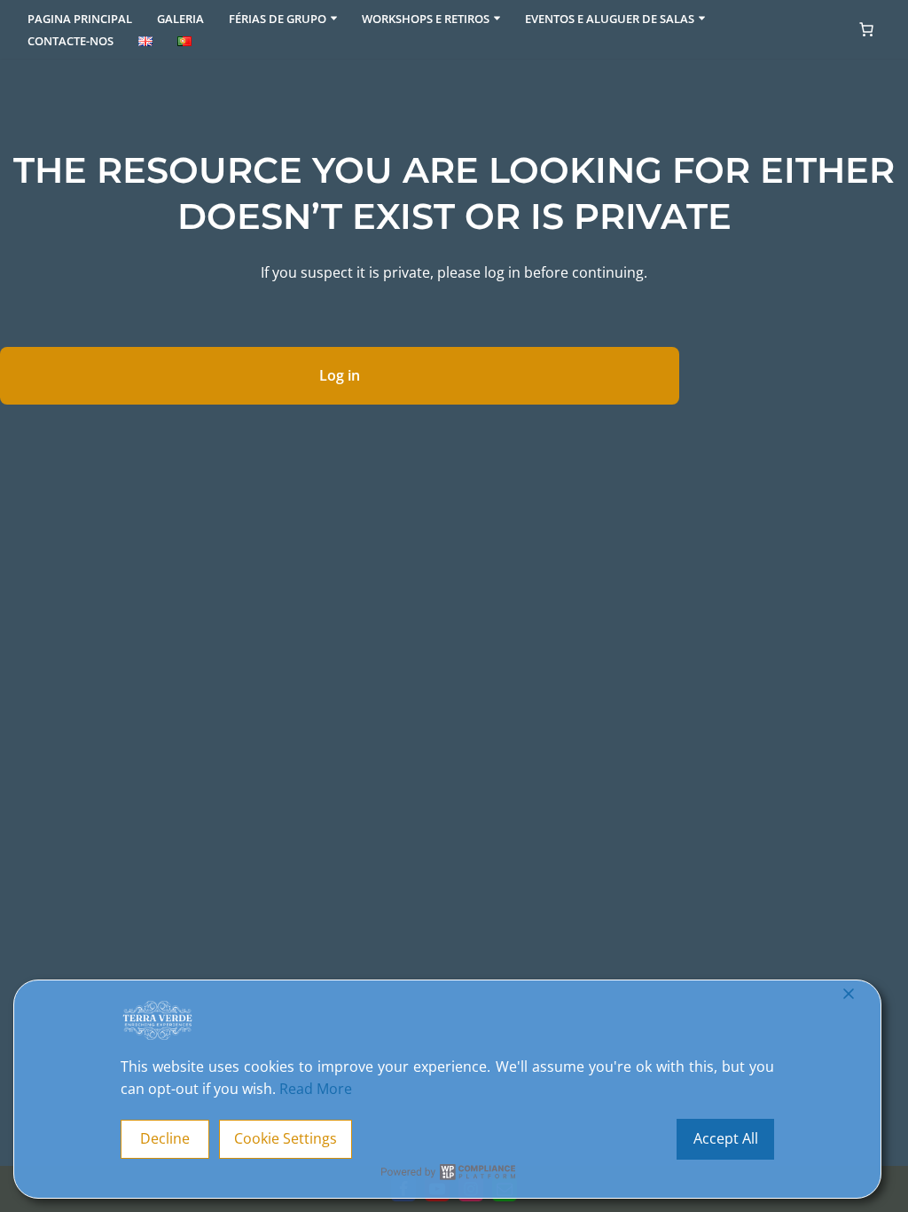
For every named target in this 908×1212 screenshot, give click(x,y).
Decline (165, 1138)
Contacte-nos (70, 41)
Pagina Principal (79, 19)
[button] (334, 18)
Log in (339, 375)
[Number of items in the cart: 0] (866, 29)
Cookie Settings (285, 1138)
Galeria (180, 19)
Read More (315, 1088)
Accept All (725, 1138)
